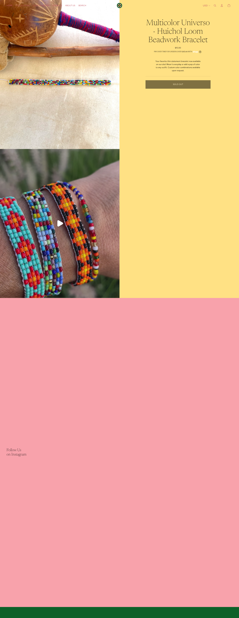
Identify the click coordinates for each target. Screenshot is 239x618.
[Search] (215, 5)
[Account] (221, 5)
